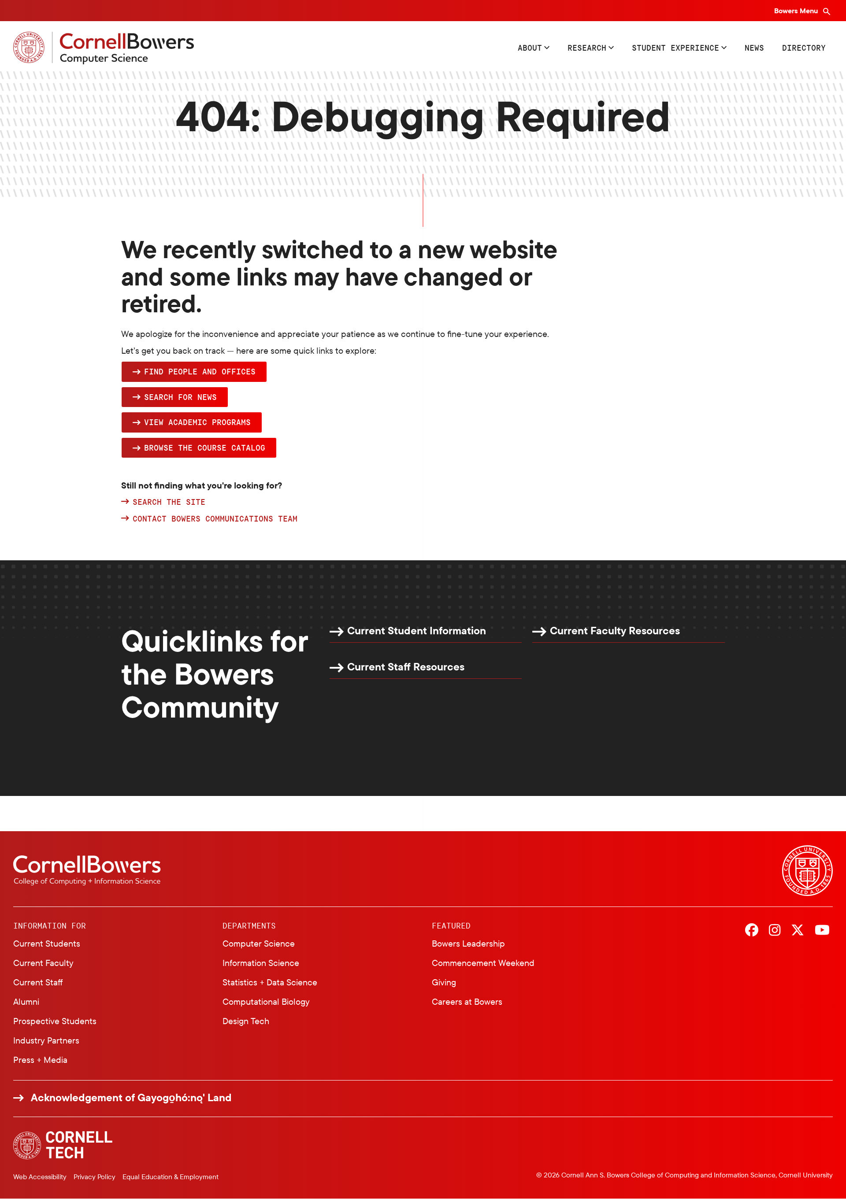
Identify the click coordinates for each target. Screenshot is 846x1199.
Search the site (169, 502)
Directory (804, 47)
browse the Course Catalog (204, 447)
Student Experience (675, 47)
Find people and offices (200, 371)
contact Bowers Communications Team (215, 519)
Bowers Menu (797, 10)
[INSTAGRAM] (774, 931)
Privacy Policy (94, 1176)
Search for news (180, 397)
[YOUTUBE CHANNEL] (822, 931)
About (530, 47)
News (754, 47)
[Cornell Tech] (62, 1145)
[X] (797, 931)
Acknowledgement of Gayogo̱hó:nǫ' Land (131, 1097)
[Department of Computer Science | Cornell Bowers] (103, 48)
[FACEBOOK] (751, 931)
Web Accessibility (40, 1176)
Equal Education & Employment (170, 1176)
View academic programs (197, 422)
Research (587, 47)
